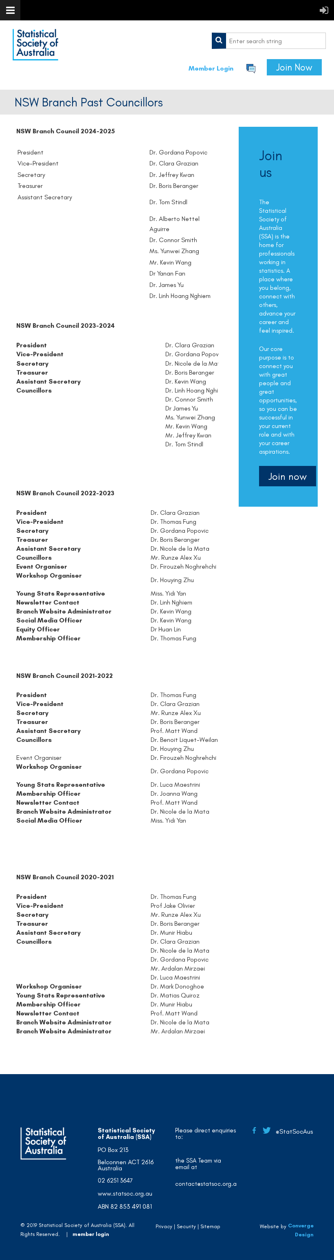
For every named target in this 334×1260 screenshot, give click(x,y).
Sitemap (210, 1226)
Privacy (164, 1226)
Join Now (294, 67)
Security (186, 1226)
